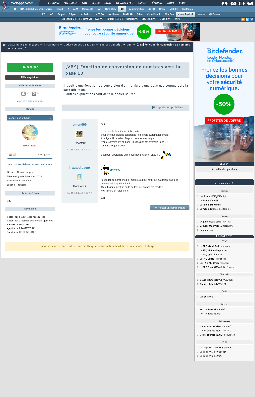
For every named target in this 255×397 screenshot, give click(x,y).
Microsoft (87, 9)
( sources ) (219, 326)
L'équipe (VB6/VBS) (216, 221)
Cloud (59, 9)
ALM (75, 9)
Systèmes (187, 9)
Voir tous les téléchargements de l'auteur (30, 164)
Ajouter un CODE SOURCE (21, 232)
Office (162, 9)
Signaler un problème (169, 107)
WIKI (177, 19)
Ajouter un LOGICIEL (18, 224)
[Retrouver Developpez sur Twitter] (247, 19)
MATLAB (128, 14)
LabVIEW (99, 14)
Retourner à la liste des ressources (26, 217)
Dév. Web (110, 9)
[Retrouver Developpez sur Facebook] (251, 19)
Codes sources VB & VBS (79, 44)
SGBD (151, 9)
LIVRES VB (165, 19)
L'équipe (206, 230)
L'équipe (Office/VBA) (216, 226)
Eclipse (72, 14)
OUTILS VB (132, 19)
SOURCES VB (149, 19)
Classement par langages (23, 44)
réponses (216, 246)
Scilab (140, 14)
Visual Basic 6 (185, 14)
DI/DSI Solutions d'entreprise (36, 9)
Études (156, 3)
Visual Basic (51, 44)
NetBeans (113, 14)
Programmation (136, 9)
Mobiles (174, 9)
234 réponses (219, 267)
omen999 (80, 124)
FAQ (84, 3)
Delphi (61, 14)
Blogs (95, 3)
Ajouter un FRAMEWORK (21, 228)
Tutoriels (70, 3)
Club (181, 3)
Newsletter (124, 3)
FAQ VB (99, 19)
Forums (53, 3)
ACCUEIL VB (69, 19)
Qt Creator (215, 14)
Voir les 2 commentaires (30, 101)
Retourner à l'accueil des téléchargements (30, 220)
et (216, 280)
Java (99, 9)
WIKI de (220, 347)
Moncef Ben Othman (19, 118)
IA (68, 9)
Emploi (142, 3)
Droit (170, 3)
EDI (122, 9)
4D (51, 14)
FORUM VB (85, 19)
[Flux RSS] (243, 19)
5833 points (44, 154)
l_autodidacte (79, 167)
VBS (129, 44)
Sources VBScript (111, 44)
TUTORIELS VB (115, 19)
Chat (108, 3)
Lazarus (201, 14)
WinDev (169, 14)
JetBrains (85, 14)
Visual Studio (154, 14)
